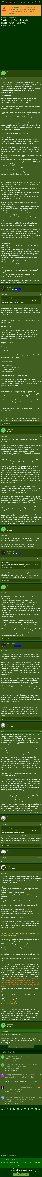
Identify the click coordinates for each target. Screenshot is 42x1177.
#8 (40, 731)
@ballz (3, 1034)
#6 (40, 593)
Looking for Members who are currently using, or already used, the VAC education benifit (21, 1076)
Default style (6, 1159)
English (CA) (16, 1159)
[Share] (37, 79)
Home (35, 1162)
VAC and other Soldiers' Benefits (28, 1081)
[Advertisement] (21, 48)
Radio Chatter (16, 1091)
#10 (40, 858)
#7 (40, 651)
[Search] (40, 2)
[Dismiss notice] (39, 7)
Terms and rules (13, 1162)
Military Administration (17, 1058)
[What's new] (36, 2)
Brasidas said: (6, 298)
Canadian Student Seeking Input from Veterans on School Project (20, 1088)
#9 (40, 824)
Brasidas (5, 25)
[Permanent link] (12, 95)
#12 (40, 1031)
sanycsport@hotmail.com (12, 1081)
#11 (40, 873)
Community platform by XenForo (16, 1166)
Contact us (4, 1162)
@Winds (3, 1039)
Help (30, 1162)
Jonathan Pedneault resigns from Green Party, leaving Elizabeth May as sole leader (23, 1098)
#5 (40, 558)
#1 (40, 79)
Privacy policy (24, 1162)
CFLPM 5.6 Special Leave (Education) (13, 84)
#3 (40, 436)
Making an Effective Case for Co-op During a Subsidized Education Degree (22, 1065)
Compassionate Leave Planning (17, 1056)
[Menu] (2, 2)
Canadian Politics (18, 1101)
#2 (40, 294)
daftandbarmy (9, 1101)
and (10, 719)
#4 (40, 535)
